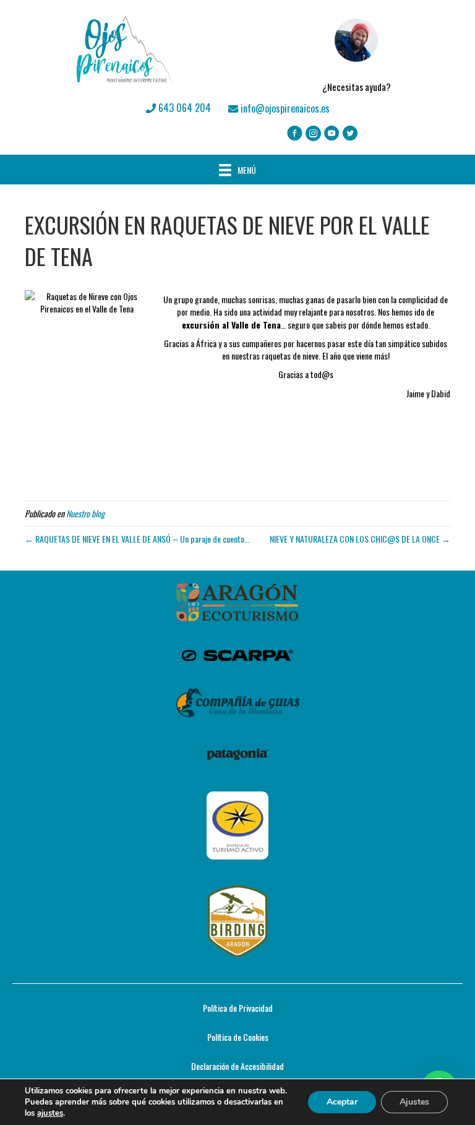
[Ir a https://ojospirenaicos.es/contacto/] (356, 50)
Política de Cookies (237, 1036)
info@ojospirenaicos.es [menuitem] (284, 108)
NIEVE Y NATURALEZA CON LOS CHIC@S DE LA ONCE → (360, 538)
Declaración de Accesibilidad (237, 1065)
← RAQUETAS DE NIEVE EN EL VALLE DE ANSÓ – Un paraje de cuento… (137, 538)
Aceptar (342, 1102)
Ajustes (414, 1102)
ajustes (50, 1113)
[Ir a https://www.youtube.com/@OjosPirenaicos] (332, 134)
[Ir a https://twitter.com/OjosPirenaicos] (350, 134)
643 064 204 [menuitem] (183, 107)
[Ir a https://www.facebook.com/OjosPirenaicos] (294, 134)
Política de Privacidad (238, 1007)
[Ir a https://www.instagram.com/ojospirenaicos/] (313, 134)
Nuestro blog (85, 513)
